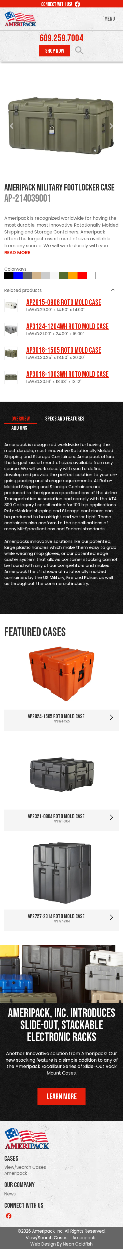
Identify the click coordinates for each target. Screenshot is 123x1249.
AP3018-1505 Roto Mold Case (63, 350)
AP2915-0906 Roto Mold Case (63, 302)
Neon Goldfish (78, 1244)
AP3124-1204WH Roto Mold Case (67, 326)
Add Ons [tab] (19, 428)
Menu (109, 18)
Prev (11, 126)
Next (111, 126)
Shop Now (54, 51)
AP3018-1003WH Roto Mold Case (67, 374)
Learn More (62, 1096)
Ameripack (15, 1173)
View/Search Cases (25, 1167)
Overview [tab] (20, 418)
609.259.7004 (61, 38)
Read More (17, 252)
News (10, 1194)
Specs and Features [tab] (64, 418)
